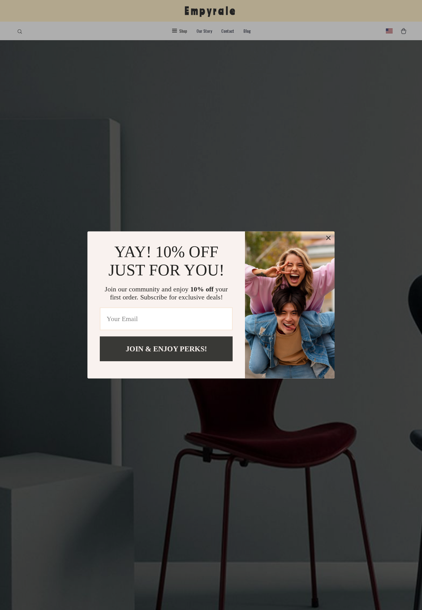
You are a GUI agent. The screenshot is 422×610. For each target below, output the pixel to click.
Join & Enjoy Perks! (166, 349)
